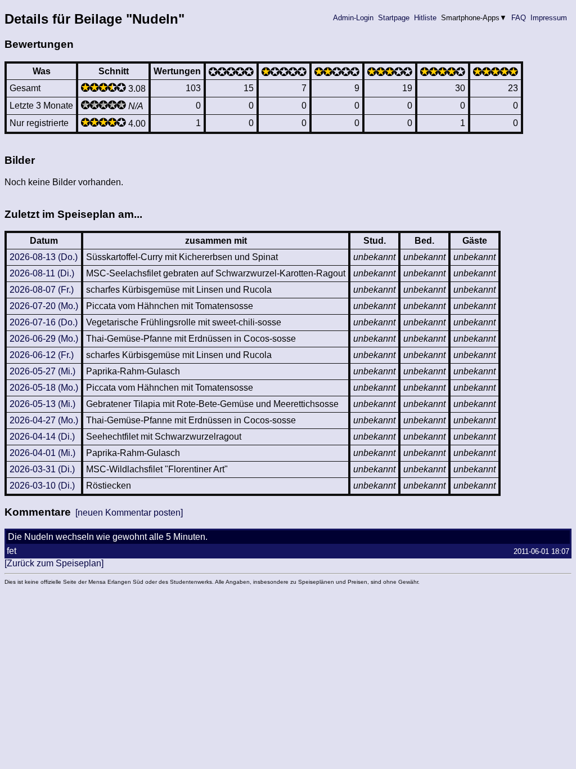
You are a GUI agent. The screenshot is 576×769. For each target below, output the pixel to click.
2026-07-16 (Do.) (44, 322)
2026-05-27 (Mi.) (42, 371)
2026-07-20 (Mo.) (44, 306)
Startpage (394, 18)
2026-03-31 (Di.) (42, 469)
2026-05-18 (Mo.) (44, 387)
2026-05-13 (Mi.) (42, 404)
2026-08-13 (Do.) (44, 257)
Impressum (548, 18)
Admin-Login (353, 18)
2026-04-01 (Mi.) (42, 453)
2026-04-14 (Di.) (42, 436)
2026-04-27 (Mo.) (44, 420)
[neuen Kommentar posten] (129, 512)
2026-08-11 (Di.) (42, 273)
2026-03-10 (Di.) (42, 485)
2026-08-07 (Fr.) (42, 289)
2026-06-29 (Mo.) (44, 338)
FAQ (518, 18)
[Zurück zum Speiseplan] (54, 563)
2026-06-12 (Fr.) (42, 355)
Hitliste (425, 18)
